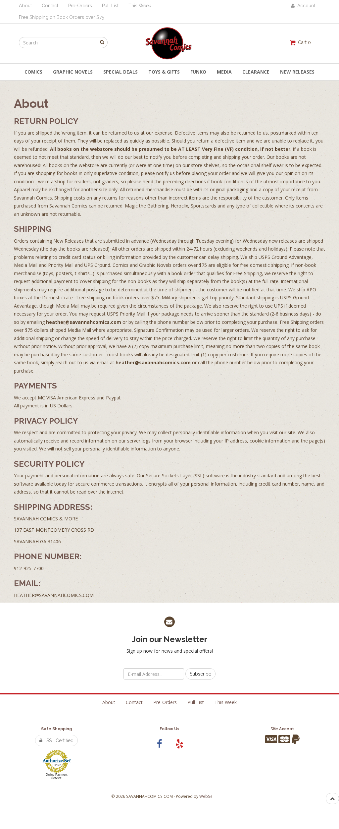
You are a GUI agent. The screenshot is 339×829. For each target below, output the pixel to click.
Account (305, 5)
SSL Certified (57, 740)
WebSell (207, 796)
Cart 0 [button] (303, 42)
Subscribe (200, 674)
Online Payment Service (57, 776)
